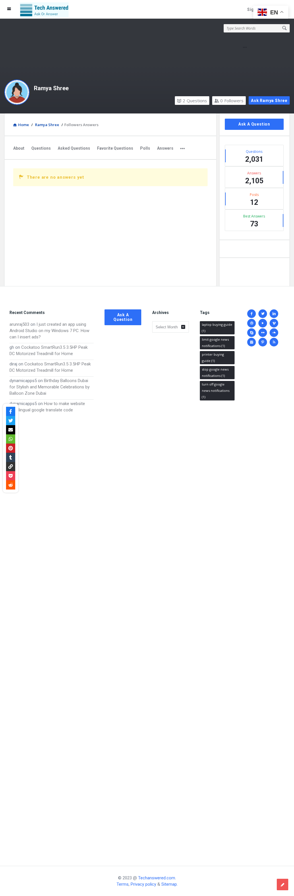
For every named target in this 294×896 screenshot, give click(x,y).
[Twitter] (262, 313)
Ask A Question (254, 124)
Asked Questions (74, 148)
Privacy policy (143, 884)
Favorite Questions (115, 148)
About (18, 148)
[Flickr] (262, 332)
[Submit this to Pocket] (10, 475)
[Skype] (251, 332)
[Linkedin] (274, 313)
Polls (145, 148)
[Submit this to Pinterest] (10, 448)
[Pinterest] (262, 342)
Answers (165, 148)
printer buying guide (213, 357)
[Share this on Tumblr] (10, 457)
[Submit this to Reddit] (10, 485)
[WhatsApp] (10, 439)
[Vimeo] (274, 323)
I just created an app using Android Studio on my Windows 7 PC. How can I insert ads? (49, 331)
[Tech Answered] (47, 9)
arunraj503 (19, 324)
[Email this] (10, 429)
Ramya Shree (51, 88)
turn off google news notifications (215, 390)
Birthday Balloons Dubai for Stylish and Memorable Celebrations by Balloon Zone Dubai (49, 387)
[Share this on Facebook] (10, 411)
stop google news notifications (215, 372)
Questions (195, 100)
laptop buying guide (217, 327)
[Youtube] (262, 323)
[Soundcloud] (274, 332)
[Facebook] (251, 313)
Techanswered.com (156, 877)
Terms (123, 884)
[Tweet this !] (10, 420)
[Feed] (274, 342)
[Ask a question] (282, 884)
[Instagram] (251, 342)
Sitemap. (169, 884)
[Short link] (10, 466)
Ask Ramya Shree (269, 100)
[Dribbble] (251, 323)
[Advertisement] (51, 634)
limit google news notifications (215, 342)
